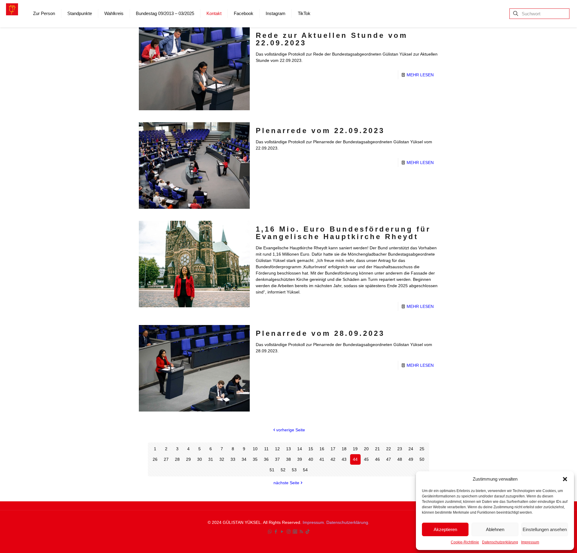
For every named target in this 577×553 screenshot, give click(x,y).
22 (388, 448)
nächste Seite (286, 482)
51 (272, 469)
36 (266, 459)
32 (221, 459)
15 (310, 448)
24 (410, 448)
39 (299, 459)
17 (333, 448)
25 (422, 448)
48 (399, 459)
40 (310, 459)
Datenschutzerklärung (500, 542)
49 (410, 459)
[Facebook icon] (276, 531)
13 (288, 448)
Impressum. (314, 522)
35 (255, 459)
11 (266, 448)
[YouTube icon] (282, 531)
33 (232, 459)
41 (321, 459)
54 (305, 469)
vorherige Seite (290, 429)
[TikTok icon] (307, 531)
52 (283, 469)
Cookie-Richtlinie (465, 542)
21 (377, 448)
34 (244, 459)
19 (355, 448)
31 (210, 459)
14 (299, 448)
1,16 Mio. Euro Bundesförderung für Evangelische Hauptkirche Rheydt (343, 233)
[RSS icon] (301, 531)
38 (288, 459)
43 (344, 459)
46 (377, 459)
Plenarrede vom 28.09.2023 (320, 333)
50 (422, 459)
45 (366, 459)
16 (321, 448)
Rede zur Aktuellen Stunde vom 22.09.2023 (332, 39)
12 (277, 448)
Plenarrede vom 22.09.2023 (320, 130)
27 (166, 459)
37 (277, 459)
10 (255, 448)
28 (177, 459)
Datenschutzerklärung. (347, 522)
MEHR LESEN (420, 74)
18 (344, 448)
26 (155, 459)
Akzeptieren (445, 529)
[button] (565, 479)
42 (333, 459)
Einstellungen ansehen (545, 529)
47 (388, 459)
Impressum (530, 542)
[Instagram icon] (288, 531)
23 (399, 448)
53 (294, 469)
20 (366, 448)
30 (199, 459)
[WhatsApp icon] (269, 531)
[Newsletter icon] (295, 531)
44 (355, 459)
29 (188, 459)
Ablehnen (495, 529)
